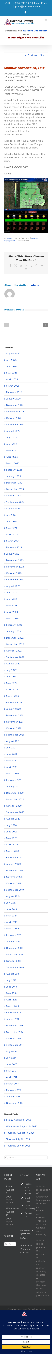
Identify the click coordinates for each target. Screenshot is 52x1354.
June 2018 (11, 986)
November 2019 (14, 877)
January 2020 (13, 864)
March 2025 (12, 463)
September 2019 (15, 889)
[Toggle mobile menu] (46, 20)
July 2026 (11, 360)
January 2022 (13, 709)
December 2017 (14, 1025)
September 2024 (15, 502)
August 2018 (12, 973)
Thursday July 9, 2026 (18, 1145)
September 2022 (15, 657)
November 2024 (15, 489)
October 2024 (14, 495)
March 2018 (12, 1006)
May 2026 (11, 372)
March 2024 (12, 541)
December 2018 (14, 948)
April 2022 (12, 689)
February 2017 (13, 1090)
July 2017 (11, 1057)
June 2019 (11, 909)
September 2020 (15, 812)
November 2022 (15, 644)
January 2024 (13, 553)
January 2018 (13, 1019)
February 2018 (13, 1012)
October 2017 (13, 1038)
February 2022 (14, 702)
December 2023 (15, 560)
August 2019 (12, 896)
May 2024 (11, 528)
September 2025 (15, 424)
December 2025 (15, 405)
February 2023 (14, 625)
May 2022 (11, 683)
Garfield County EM (35, 30)
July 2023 (11, 592)
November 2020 (15, 799)
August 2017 (12, 1051)
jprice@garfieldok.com (27, 6)
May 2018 (11, 993)
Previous (32, 55)
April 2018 (11, 999)
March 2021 (12, 773)
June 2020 (11, 831)
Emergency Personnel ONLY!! (26, 1249)
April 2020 (12, 844)
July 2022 (11, 670)
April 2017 (11, 1077)
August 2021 (12, 741)
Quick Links (27, 1199)
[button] (6, 325)
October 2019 (13, 883)
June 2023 (11, 599)
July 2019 (11, 902)
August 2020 (13, 818)
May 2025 (11, 450)
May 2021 (11, 760)
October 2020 (14, 805)
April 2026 (12, 379)
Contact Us (28, 1215)
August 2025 (13, 431)
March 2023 (12, 618)
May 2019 (11, 915)
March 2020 (12, 851)
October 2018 (13, 961)
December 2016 (14, 1103)
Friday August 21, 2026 (18, 1119)
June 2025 (11, 444)
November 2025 (15, 411)
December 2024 (15, 482)
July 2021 (11, 747)
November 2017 (14, 1032)
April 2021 (11, 767)
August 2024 (13, 508)
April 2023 (12, 612)
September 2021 (15, 734)
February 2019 (13, 935)
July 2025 (11, 437)
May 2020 (11, 838)
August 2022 (13, 663)
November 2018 (14, 954)
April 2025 (12, 456)
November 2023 (15, 566)
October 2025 (14, 418)
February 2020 (14, 857)
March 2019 (12, 928)
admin (9, 238)
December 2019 (14, 870)
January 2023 (13, 631)
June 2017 (11, 1064)
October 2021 (13, 728)
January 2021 (13, 786)
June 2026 (11, 366)
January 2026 (13, 398)
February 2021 (13, 780)
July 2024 (11, 515)
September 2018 (15, 967)
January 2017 (13, 1096)
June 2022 (11, 676)
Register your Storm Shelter (28, 1189)
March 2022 (12, 696)
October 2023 (14, 573)
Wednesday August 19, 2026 (21, 1126)
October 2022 (14, 650)
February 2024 (14, 547)
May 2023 (11, 605)
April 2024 (12, 534)
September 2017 (15, 1045)
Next (42, 55)
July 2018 (11, 980)
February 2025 (14, 469)
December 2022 (15, 637)
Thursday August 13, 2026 (20, 1132)
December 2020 (15, 793)
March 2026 (12, 385)
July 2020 (11, 825)
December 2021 (14, 715)
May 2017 (11, 1070)
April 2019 (11, 922)
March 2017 (12, 1083)
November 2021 (14, 721)
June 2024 (11, 521)
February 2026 (14, 392)
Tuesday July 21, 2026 (18, 1139)
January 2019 (13, 941)
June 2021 (11, 754)
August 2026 (13, 353)
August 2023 (13, 586)
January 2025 (13, 476)
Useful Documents (28, 1207)
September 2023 (15, 579)
